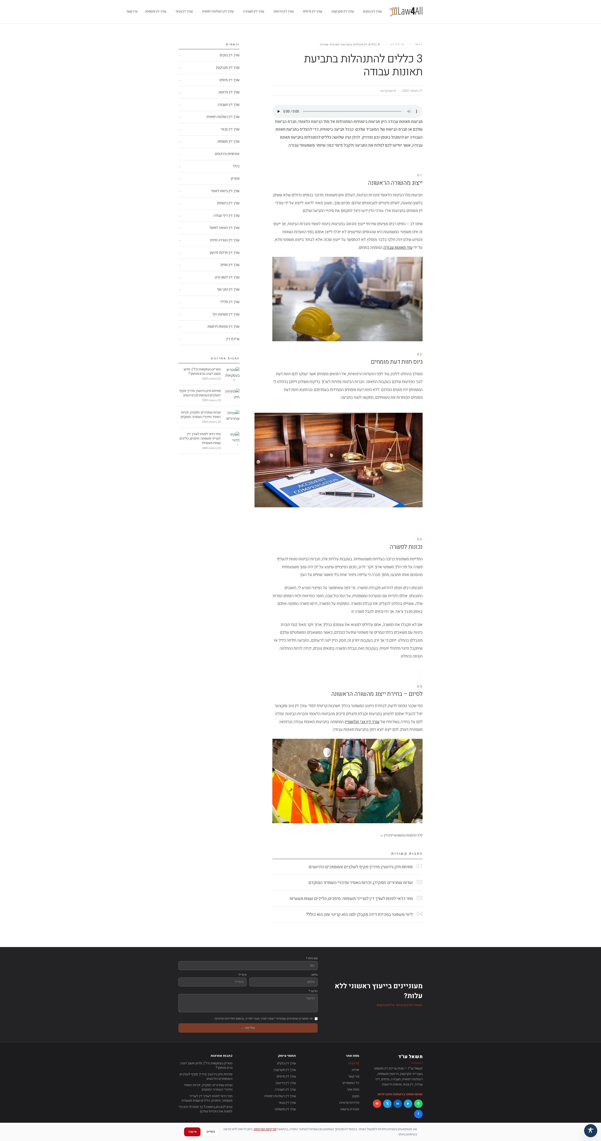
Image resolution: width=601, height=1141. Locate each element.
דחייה (210, 1131)
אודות (355, 1069)
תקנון (355, 1096)
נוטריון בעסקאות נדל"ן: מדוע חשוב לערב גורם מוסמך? (206, 1065)
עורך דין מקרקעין (342, 11)
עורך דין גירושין (284, 11)
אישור (192, 1131)
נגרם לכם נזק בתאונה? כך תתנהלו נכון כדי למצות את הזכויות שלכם (205, 1109)
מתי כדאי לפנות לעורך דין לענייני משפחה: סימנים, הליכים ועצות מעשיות (206, 1098)
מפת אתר (353, 1089)
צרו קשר (131, 11)
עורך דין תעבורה (253, 11)
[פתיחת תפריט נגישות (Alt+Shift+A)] (590, 1130)
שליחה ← (248, 1027)
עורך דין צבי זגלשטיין (362, 722)
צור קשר (353, 1076)
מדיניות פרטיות (349, 1102)
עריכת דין (397, 44)
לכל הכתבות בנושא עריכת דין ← (401, 835)
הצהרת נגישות (349, 1109)
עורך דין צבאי (184, 11)
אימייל (243, 975)
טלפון (314, 975)
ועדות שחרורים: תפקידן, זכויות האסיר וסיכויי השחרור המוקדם (208, 1087)
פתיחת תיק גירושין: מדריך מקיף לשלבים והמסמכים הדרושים (206, 1076)
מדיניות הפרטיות (265, 1129)
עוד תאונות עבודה (397, 247)
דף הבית (353, 1063)
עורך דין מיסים (312, 11)
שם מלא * (312, 958)
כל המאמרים (351, 1082)
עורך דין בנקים (372, 11)
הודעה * (313, 991)
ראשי (419, 44)
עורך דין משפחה (155, 11)
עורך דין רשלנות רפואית (218, 11)
